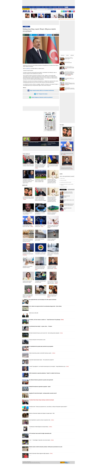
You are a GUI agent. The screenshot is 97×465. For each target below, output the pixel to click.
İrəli (74, 16)
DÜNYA (46, 7)
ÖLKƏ (29, 7)
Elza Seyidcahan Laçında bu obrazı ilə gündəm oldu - (41, 419)
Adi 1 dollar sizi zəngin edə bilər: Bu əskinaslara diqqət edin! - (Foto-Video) (45, 306)
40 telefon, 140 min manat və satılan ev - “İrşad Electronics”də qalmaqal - (46, 319)
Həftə (67, 55)
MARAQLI (50, 7)
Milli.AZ (26, 11)
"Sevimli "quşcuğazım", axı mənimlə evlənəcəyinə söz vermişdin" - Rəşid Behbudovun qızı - (49, 366)
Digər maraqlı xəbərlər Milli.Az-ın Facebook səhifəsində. (42, 90)
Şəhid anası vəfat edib (33, 312)
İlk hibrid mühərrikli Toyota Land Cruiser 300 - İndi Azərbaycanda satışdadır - (46, 333)
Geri (22, 16)
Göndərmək (63, 189)
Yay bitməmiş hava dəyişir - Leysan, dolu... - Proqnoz (40, 326)
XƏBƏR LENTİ (25, 7)
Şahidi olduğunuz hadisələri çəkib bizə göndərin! (42, 97)
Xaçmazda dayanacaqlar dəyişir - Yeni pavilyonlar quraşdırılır (41, 359)
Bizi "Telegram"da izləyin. (42, 93)
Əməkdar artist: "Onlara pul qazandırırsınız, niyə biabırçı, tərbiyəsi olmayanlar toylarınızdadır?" (48, 406)
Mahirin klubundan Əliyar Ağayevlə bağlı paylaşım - (40, 453)
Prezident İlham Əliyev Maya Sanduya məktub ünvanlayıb (41, 399)
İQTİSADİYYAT (38, 7)
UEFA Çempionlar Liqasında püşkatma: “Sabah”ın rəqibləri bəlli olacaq (44, 373)
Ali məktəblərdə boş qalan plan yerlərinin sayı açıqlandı (41, 346)
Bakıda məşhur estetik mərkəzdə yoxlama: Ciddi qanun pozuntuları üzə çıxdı (45, 446)
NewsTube (61, 7)
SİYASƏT (33, 7)
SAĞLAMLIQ (55, 7)
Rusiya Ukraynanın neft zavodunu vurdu (37, 339)
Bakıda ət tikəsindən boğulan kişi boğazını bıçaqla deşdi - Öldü (41, 413)
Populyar (62, 55)
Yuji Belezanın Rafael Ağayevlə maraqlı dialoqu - (40, 426)
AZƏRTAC (28, 68)
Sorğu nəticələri (71, 189)
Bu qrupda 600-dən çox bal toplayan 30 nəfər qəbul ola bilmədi (42, 299)
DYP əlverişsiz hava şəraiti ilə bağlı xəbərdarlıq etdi (40, 433)
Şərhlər (72, 55)
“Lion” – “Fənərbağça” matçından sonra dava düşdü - (41, 440)
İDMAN (43, 7)
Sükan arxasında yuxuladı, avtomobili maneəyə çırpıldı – (42, 353)
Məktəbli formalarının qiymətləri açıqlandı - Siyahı (40, 386)
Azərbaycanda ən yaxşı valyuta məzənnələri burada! (67, 19)
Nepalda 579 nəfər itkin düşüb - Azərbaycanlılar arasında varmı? (43, 393)
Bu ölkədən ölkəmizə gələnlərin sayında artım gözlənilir (41, 379)
